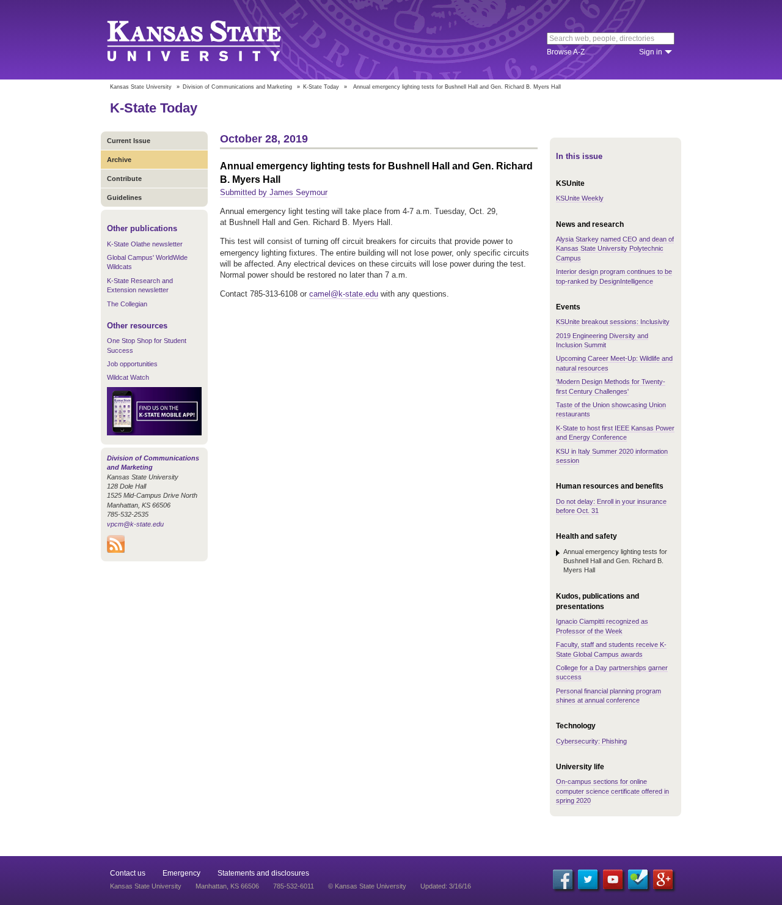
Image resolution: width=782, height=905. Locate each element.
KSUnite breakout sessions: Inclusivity (613, 321)
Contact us (127, 873)
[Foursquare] (638, 879)
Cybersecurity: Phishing (591, 741)
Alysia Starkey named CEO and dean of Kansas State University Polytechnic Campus (615, 248)
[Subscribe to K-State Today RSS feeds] (116, 550)
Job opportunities (132, 364)
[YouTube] (613, 879)
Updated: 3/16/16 (445, 886)
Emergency (181, 873)
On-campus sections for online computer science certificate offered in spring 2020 (612, 791)
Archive (119, 159)
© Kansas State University (367, 886)
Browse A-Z (566, 52)
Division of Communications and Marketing (237, 87)
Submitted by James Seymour (273, 192)
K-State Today (321, 87)
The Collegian (127, 304)
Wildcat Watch (128, 377)
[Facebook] (562, 879)
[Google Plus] (663, 879)
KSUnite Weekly (580, 198)
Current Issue (128, 140)
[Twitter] (587, 879)
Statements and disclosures (263, 873)
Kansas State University (209, 39)
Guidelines (124, 197)
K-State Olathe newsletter (145, 244)
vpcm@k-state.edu (135, 524)
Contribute (124, 178)
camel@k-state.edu (343, 293)
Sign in (650, 52)
